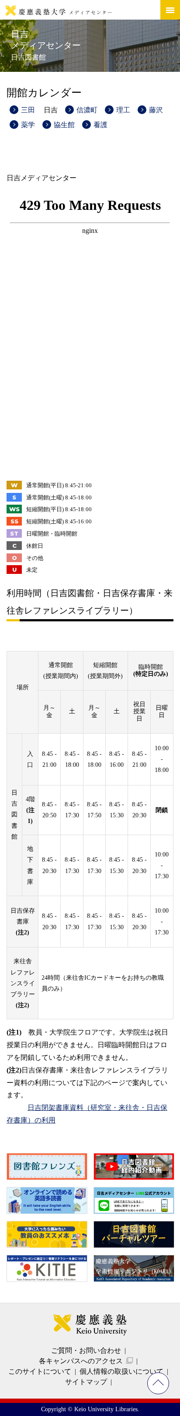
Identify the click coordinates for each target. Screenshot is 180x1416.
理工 (123, 110)
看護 (100, 124)
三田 (28, 110)
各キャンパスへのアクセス (81, 1361)
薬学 (28, 124)
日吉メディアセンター (46, 45)
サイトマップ (86, 1382)
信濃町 (86, 110)
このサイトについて (39, 1371)
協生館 (64, 124)
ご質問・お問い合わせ (86, 1350)
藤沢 (156, 110)
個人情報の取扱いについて (121, 1371)
